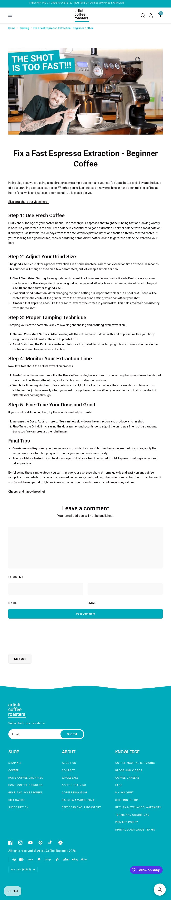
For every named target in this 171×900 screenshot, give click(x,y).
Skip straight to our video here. (28, 201)
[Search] (143, 15)
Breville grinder (43, 283)
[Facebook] (10, 843)
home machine (87, 264)
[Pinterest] (40, 843)
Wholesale (70, 777)
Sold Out (20, 659)
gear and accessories (25, 792)
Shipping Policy (127, 800)
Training (24, 28)
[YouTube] (30, 843)
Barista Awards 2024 (78, 800)
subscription (18, 807)
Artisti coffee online (96, 238)
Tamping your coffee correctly (28, 325)
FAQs (118, 785)
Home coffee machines (25, 777)
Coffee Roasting (74, 792)
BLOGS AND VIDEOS (128, 770)
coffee (13, 770)
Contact (68, 770)
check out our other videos (102, 477)
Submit (72, 734)
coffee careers (127, 777)
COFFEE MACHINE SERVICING (135, 762)
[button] (160, 890)
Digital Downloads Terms (135, 829)
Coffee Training (74, 785)
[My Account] (151, 15)
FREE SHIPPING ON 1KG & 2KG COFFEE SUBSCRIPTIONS (85, 2)
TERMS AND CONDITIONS (132, 814)
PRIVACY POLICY (126, 822)
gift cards (16, 800)
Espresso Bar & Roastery (81, 807)
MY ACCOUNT (124, 792)
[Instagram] (20, 843)
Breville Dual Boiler (130, 278)
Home (11, 28)
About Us (69, 762)
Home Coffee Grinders (25, 785)
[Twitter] (60, 843)
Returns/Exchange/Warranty (138, 807)
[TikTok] (50, 843)
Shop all (15, 762)
